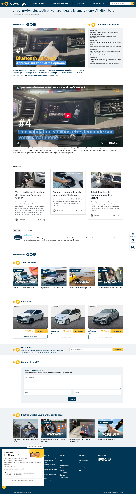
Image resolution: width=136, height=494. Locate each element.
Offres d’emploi (98, 3)
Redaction (27, 235)
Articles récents (28, 230)
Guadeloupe (17, 306)
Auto (61, 460)
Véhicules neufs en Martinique (48, 474)
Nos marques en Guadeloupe (48, 464)
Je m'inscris (117, 349)
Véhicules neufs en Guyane (47, 467)
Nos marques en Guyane (47, 472)
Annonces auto (38, 3)
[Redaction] (18, 237)
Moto (61, 463)
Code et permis (35, 14)
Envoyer (72, 399)
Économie (62, 475)
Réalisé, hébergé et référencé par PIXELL (113, 492)
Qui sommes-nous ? (84, 460)
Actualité (62, 458)
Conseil (62, 470)
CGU (80, 470)
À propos (17, 230)
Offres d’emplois (64, 477)
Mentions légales (83, 467)
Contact (81, 458)
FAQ (80, 465)
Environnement (63, 472)
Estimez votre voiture (60, 3)
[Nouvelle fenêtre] (99, 459)
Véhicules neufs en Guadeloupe (49, 458)
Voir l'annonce (41, 331)
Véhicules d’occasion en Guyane (49, 469)
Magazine (80, 3)
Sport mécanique (64, 465)
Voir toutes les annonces (30, 336)
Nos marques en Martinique (48, 481)
